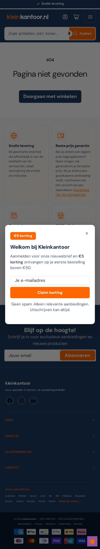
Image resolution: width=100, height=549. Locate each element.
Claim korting (50, 292)
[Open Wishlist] (92, 541)
